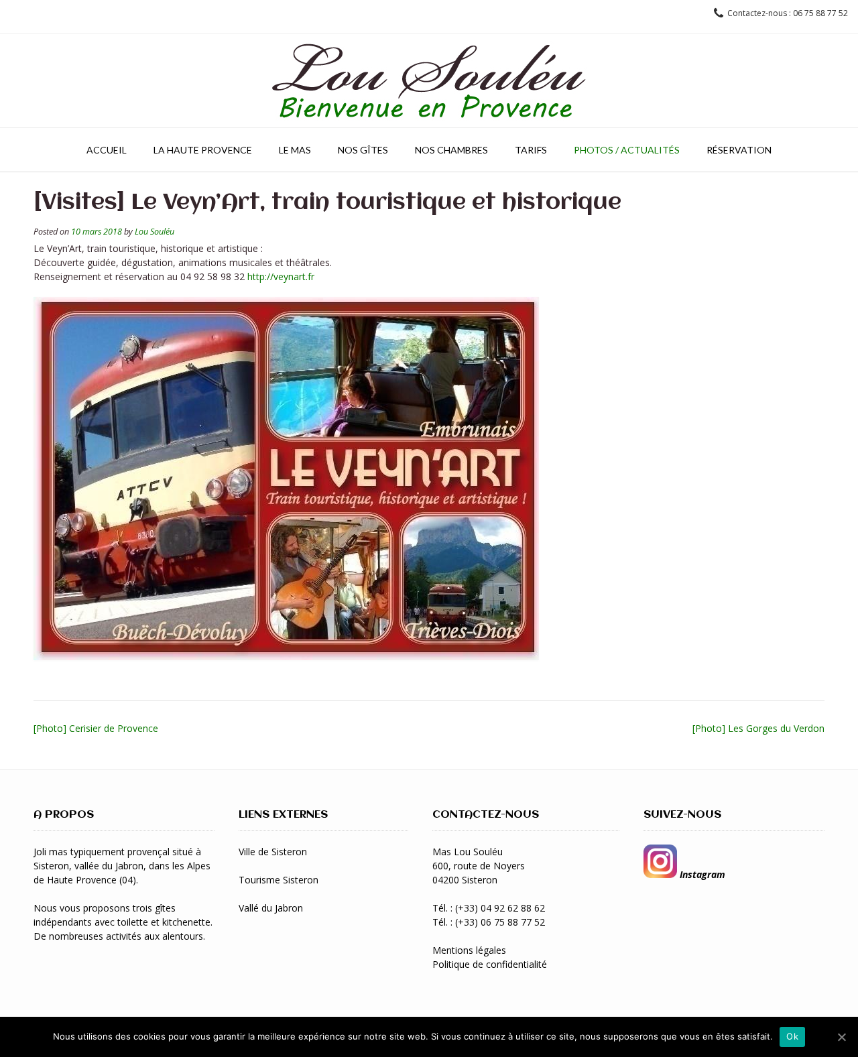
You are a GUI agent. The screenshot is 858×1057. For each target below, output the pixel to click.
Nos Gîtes (363, 150)
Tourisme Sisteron (278, 879)
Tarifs (531, 150)
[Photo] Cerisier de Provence (96, 728)
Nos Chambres (451, 150)
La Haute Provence (203, 150)
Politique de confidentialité (489, 964)
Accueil (106, 150)
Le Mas (295, 150)
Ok (792, 1036)
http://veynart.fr (280, 276)
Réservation (739, 150)
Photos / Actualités (627, 150)
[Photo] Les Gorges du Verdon (758, 728)
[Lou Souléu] (429, 80)
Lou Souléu (154, 231)
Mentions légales (469, 950)
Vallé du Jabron (271, 907)
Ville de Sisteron (273, 851)
